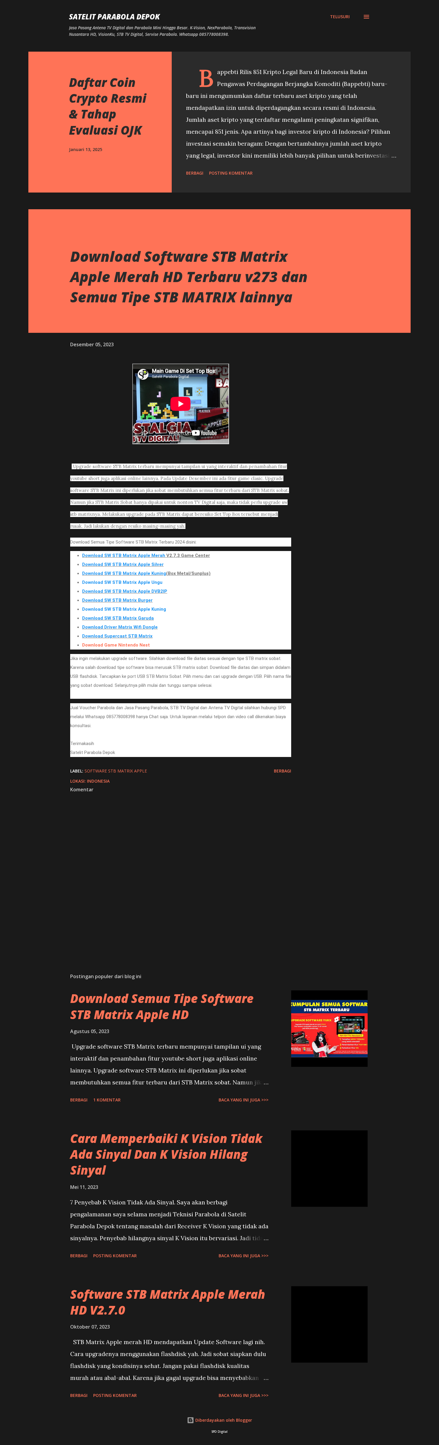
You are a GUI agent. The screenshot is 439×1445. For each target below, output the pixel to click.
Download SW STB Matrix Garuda (118, 618)
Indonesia (98, 781)
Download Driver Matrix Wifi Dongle (120, 627)
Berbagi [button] (194, 173)
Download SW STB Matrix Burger (117, 600)
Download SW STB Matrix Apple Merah (123, 555)
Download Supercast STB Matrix (117, 636)
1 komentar (107, 1100)
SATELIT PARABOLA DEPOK (114, 16)
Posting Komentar (231, 173)
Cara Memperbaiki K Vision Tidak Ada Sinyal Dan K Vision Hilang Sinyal (166, 1154)
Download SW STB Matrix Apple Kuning (124, 573)
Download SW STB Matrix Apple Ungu (122, 582)
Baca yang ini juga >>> (243, 1100)
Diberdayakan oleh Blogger (223, 1420)
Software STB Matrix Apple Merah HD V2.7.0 (167, 1302)
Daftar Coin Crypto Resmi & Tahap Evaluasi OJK (107, 106)
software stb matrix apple (116, 771)
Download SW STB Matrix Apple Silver (123, 564)
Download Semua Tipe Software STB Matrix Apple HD (162, 1006)
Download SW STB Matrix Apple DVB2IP (124, 591)
